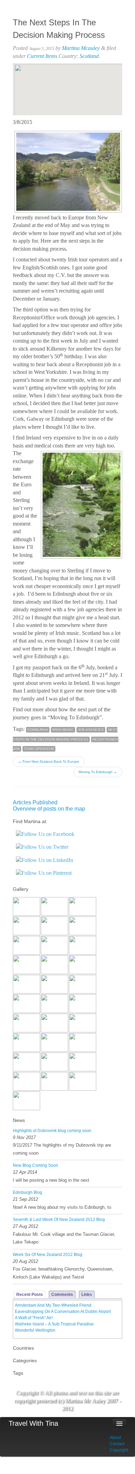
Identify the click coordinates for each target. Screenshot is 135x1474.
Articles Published (35, 802)
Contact (117, 1443)
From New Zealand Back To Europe (48, 761)
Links (86, 1294)
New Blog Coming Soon (35, 1165)
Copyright (119, 1450)
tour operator (39, 749)
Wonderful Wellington (35, 1330)
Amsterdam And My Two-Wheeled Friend (53, 1305)
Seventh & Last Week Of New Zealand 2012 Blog (59, 1219)
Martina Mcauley (81, 48)
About (115, 1437)
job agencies (91, 729)
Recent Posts (29, 1294)
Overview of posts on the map (49, 809)
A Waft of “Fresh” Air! (34, 1317)
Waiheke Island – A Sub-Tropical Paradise (54, 1324)
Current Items (42, 56)
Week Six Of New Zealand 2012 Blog (47, 1254)
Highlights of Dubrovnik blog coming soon (52, 1130)
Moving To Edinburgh (98, 772)
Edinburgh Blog (27, 1192)
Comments (62, 1294)
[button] (67, 83)
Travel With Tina (33, 1423)
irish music (63, 729)
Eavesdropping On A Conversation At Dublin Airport (63, 1311)
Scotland (89, 56)
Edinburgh (37, 729)
